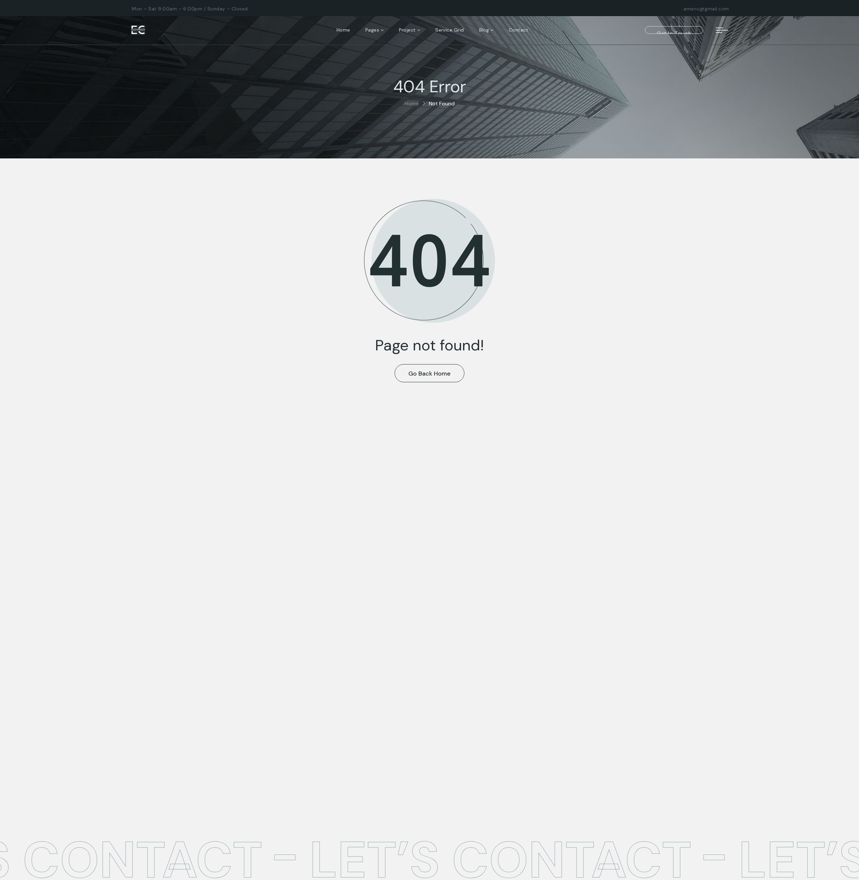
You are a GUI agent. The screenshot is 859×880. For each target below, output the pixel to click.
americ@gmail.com (706, 9)
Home (412, 103)
